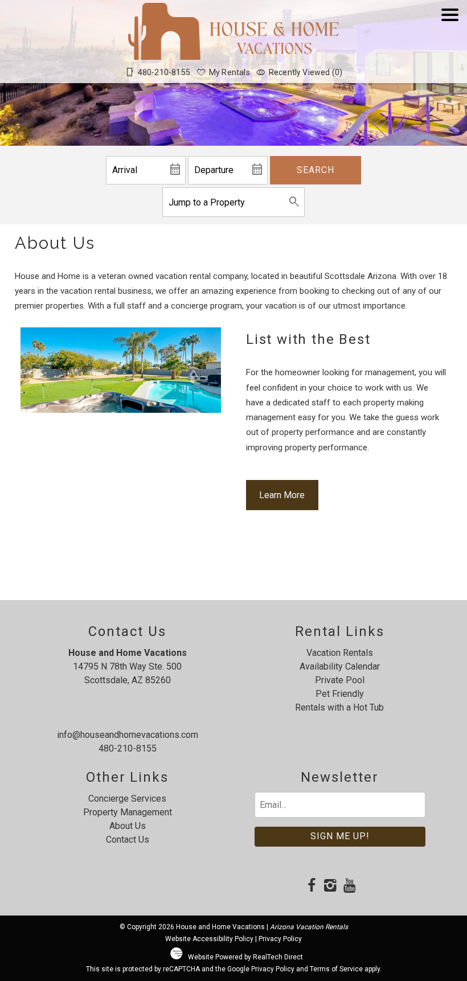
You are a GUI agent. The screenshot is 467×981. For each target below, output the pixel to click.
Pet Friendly (340, 693)
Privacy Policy (280, 939)
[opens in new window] (312, 886)
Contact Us (127, 839)
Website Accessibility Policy (209, 939)
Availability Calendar (340, 666)
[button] (450, 47)
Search (315, 170)
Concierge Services (127, 798)
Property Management (127, 812)
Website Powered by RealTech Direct (245, 957)
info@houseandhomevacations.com (127, 734)
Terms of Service (336, 969)
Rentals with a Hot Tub (339, 707)
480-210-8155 (128, 748)
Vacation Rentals (339, 652)
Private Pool (339, 680)
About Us (127, 825)
